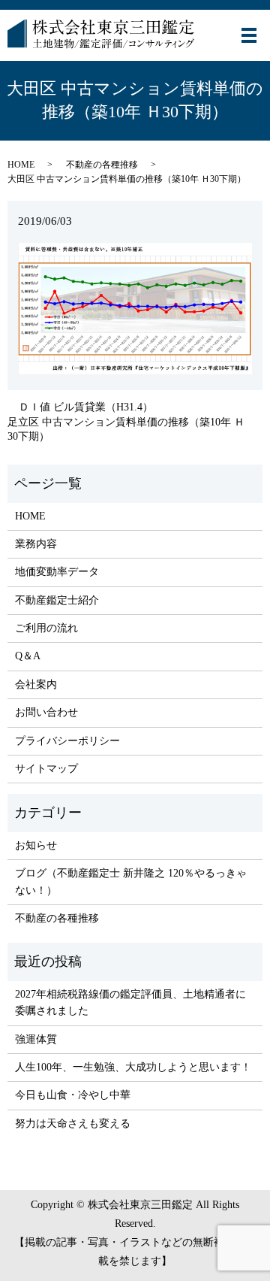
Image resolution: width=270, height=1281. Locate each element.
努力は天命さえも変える (72, 1123)
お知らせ (36, 845)
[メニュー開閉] (249, 35)
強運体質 (36, 1039)
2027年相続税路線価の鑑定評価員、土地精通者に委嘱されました (130, 1002)
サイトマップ (46, 768)
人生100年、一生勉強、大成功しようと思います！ (133, 1067)
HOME (21, 164)
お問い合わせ (46, 712)
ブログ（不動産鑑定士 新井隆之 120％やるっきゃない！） (131, 881)
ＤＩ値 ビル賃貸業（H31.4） (86, 407)
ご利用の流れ (46, 628)
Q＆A (27, 656)
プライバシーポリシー (67, 740)
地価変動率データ (57, 571)
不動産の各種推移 (102, 164)
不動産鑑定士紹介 (57, 600)
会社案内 (36, 684)
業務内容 (36, 544)
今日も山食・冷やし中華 (72, 1095)
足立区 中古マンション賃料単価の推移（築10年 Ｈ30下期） (126, 429)
